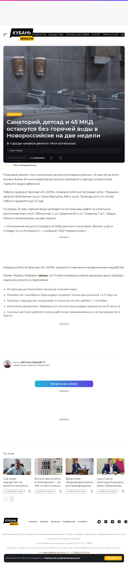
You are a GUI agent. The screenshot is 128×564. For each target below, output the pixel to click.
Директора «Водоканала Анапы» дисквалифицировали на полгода (80, 482)
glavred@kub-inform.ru (54, 552)
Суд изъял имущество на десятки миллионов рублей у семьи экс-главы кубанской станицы (16, 482)
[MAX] (99, 521)
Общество (56, 34)
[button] (113, 558)
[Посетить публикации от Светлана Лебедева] (7, 364)
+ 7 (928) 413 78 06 (80, 552)
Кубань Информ (16, 108)
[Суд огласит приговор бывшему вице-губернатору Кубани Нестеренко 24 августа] (111, 466)
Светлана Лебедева (31, 362)
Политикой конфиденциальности (62, 558)
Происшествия (77, 34)
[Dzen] (112, 521)
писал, (43, 275)
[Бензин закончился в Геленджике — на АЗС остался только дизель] (48, 466)
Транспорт (110, 34)
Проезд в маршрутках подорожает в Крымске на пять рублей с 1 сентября (57, 300)
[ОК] (119, 521)
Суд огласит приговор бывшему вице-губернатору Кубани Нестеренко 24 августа (110, 482)
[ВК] (106, 521)
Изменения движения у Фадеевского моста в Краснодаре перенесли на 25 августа (63, 306)
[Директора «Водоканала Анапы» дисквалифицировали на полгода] (80, 466)
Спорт (95, 34)
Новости (39, 34)
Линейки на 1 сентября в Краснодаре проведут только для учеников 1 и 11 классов (62, 294)
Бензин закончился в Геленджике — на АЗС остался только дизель (47, 482)
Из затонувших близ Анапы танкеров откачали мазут (42, 289)
